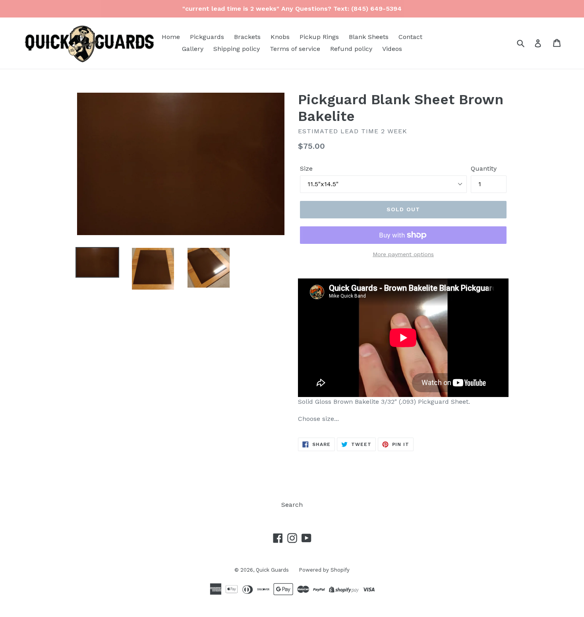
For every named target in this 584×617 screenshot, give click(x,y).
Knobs (280, 37)
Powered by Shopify (324, 570)
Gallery (192, 49)
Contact (410, 37)
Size (306, 168)
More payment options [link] (403, 254)
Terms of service (295, 49)
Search (292, 504)
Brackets (247, 37)
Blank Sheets (369, 37)
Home (171, 37)
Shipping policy (236, 49)
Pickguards (207, 37)
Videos (392, 49)
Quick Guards (272, 570)
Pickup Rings (319, 37)
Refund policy (351, 49)
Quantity (484, 168)
